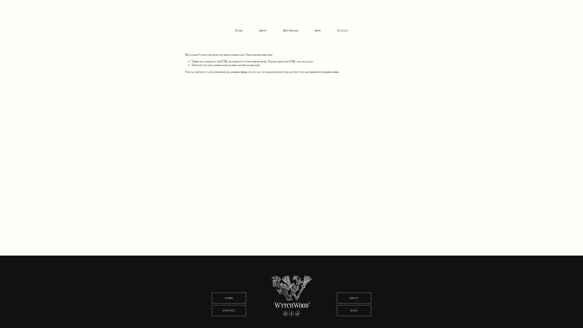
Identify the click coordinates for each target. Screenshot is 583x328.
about (354, 298)
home (229, 298)
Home (238, 30)
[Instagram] (285, 313)
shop (354, 310)
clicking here (237, 72)
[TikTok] (297, 313)
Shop (318, 30)
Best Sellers (290, 30)
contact (229, 310)
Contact (342, 30)
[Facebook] (291, 313)
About (263, 30)
